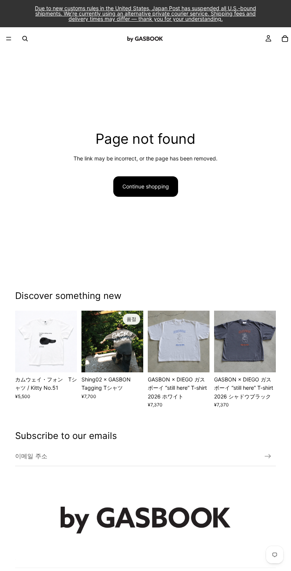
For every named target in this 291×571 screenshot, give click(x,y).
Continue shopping (145, 186)
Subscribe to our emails (66, 435)
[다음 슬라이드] (68, 341)
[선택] (65, 360)
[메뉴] (8, 38)
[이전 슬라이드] (23, 341)
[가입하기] (268, 456)
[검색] (25, 38)
